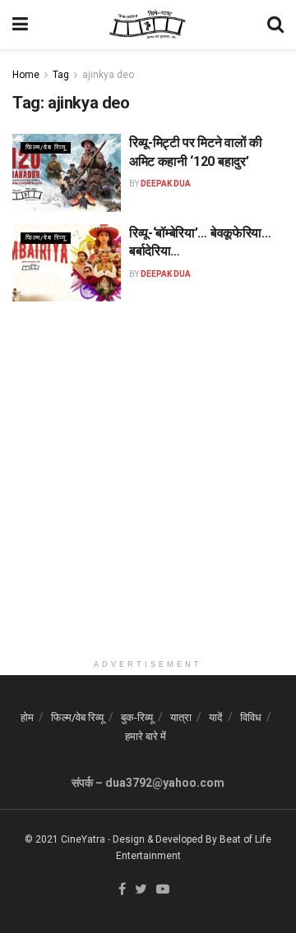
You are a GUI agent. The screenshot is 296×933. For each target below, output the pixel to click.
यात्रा (181, 717)
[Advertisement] (148, 503)
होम (27, 717)
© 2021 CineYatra (65, 839)
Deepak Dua (166, 183)
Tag (61, 74)
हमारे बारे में (145, 736)
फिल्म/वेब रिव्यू (45, 147)
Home (25, 74)
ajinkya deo (108, 74)
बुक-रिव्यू (137, 717)
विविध (250, 717)
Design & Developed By (165, 839)
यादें (216, 717)
